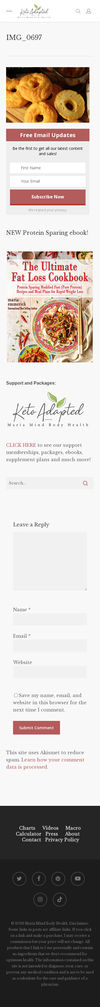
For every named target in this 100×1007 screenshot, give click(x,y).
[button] (9, 11)
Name (22, 609)
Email (22, 636)
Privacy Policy (61, 839)
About (72, 834)
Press (52, 834)
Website (22, 662)
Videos (50, 828)
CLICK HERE (21, 445)
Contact (31, 839)
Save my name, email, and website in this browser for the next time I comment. (50, 703)
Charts (27, 828)
